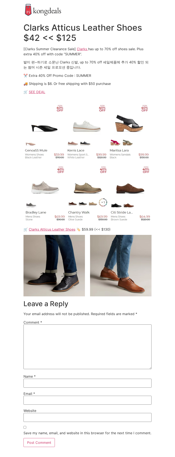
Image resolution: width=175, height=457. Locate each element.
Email (29, 393)
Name (29, 376)
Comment (32, 322)
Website (29, 410)
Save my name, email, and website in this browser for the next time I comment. (87, 433)
